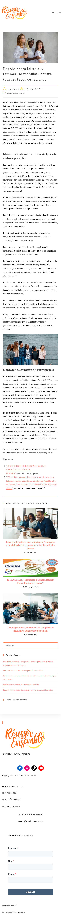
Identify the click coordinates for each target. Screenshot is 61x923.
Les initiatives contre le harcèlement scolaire (21, 685)
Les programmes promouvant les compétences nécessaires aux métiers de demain (30, 629)
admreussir (12, 89)
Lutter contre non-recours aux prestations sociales (23, 670)
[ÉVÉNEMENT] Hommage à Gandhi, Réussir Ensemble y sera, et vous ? (30, 581)
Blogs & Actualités (15, 93)
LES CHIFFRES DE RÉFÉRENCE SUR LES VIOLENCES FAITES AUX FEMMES (26, 470)
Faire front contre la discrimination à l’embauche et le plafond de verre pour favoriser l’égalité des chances (30, 545)
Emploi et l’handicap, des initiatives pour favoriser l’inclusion (28, 690)
